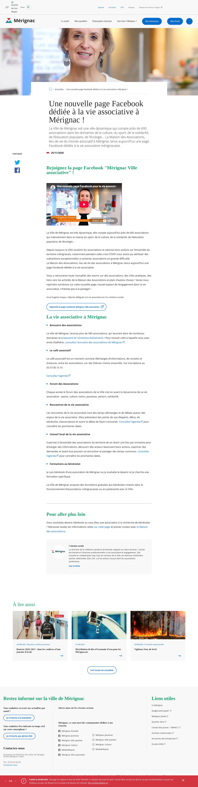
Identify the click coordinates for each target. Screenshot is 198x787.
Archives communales (161, 733)
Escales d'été (157, 744)
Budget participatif (160, 710)
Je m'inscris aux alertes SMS (19, 736)
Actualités (112, 7)
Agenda (101, 7)
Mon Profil (175, 21)
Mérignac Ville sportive (72, 740)
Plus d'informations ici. (98, 783)
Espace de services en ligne (149, 7)
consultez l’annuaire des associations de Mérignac (93, 342)
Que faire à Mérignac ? (127, 21)
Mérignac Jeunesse (70, 735)
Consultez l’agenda (57, 375)
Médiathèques (68, 750)
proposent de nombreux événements (82, 337)
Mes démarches (152, 21)
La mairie (65, 21)
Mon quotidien (80, 21)
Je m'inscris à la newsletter (18, 717)
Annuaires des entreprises (164, 738)
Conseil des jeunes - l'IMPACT (165, 727)
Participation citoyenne (102, 21)
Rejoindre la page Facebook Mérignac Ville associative (74, 307)
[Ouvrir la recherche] (189, 21)
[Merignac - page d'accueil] (20, 21)
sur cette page (102, 526)
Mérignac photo (159, 716)
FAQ (122, 7)
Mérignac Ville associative (73, 754)
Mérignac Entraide (70, 731)
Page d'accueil (50, 89)
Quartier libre (158, 722)
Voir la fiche (74, 566)
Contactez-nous (10, 765)
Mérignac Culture (69, 745)
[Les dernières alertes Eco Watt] (29, 7)
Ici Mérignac (157, 705)
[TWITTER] (17, 162)
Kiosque (131, 7)
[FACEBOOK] (17, 170)
